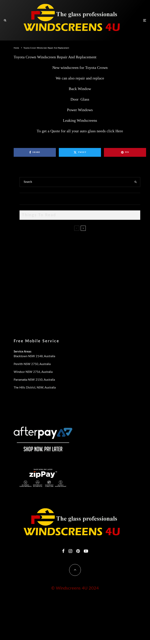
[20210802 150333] (26, 275)
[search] (135, 182)
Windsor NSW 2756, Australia (33, 371)
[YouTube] (86, 551)
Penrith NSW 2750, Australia (32, 364)
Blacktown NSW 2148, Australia (34, 356)
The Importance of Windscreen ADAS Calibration (66, 271)
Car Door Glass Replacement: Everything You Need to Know (73, 236)
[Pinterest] (78, 551)
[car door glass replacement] (26, 241)
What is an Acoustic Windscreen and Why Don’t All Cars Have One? (78, 308)
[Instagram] (70, 551)
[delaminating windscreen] (26, 294)
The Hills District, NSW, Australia (35, 387)
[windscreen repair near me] (26, 258)
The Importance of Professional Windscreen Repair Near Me (73, 255)
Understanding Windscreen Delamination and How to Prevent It (75, 289)
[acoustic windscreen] (26, 312)
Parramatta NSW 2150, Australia (34, 379)
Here (119, 131)
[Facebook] (63, 551)
